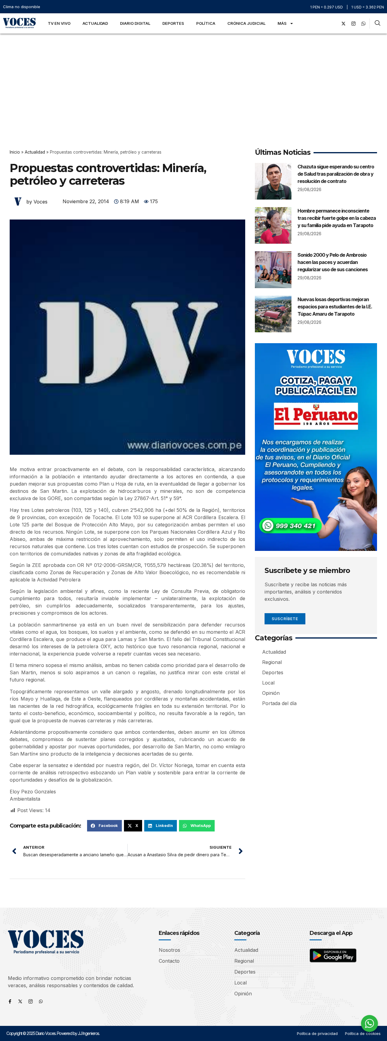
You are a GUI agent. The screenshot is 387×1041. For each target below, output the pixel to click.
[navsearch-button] (377, 23)
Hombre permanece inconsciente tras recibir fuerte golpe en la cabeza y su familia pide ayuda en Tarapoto (337, 218)
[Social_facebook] (333, 23)
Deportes (173, 23)
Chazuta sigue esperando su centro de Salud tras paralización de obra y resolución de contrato (336, 174)
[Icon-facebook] (10, 1001)
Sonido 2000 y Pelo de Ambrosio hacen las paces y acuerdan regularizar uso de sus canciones (333, 262)
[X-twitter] (343, 23)
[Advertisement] (193, 79)
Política (205, 23)
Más (282, 23)
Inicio (15, 152)
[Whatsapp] (41, 1001)
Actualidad (95, 23)
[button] (104, 825)
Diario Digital (135, 23)
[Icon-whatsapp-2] (363, 23)
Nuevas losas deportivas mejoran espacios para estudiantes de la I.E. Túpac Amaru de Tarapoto (335, 306)
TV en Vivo (59, 23)
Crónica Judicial (246, 23)
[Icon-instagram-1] (353, 23)
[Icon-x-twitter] (20, 1001)
